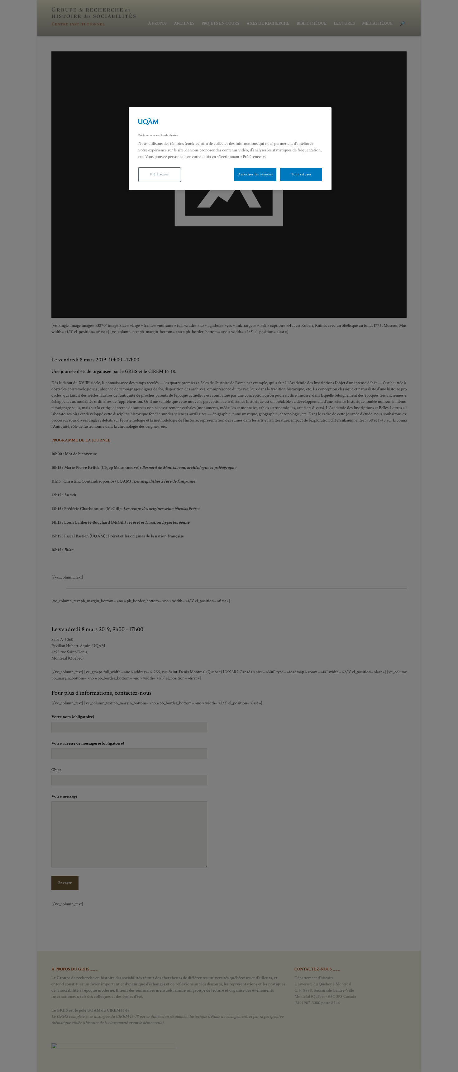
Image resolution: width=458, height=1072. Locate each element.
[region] (230, 148)
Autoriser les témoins (255, 174)
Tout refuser (301, 174)
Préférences (159, 174)
